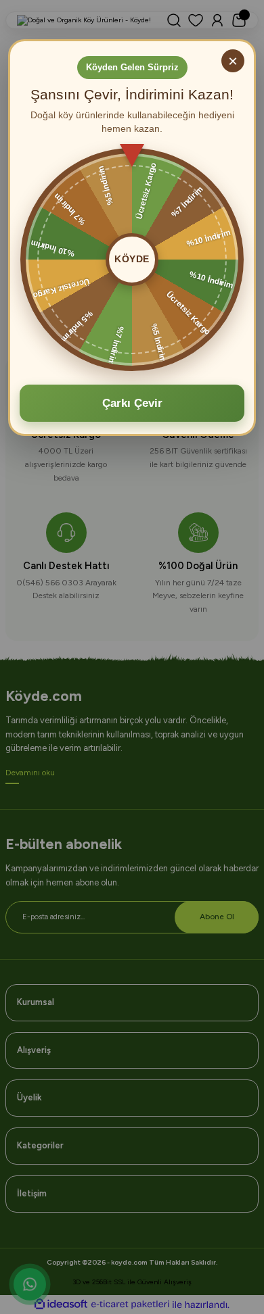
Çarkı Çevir (132, 403)
